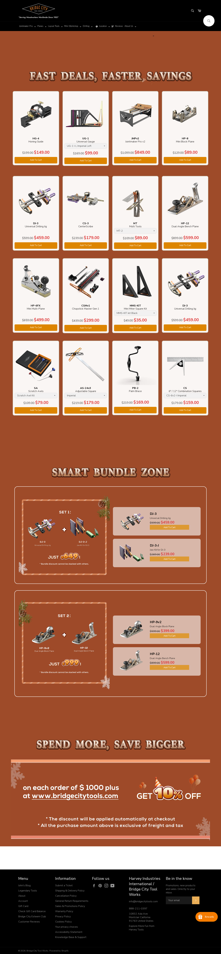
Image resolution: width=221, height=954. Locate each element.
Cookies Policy (63, 921)
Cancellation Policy (66, 896)
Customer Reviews (29, 921)
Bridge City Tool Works (37, 950)
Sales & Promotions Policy (70, 906)
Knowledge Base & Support (70, 937)
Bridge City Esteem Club (32, 916)
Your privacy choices (66, 927)
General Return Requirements (71, 901)
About (21, 896)
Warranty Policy (64, 911)
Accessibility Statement (68, 932)
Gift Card (23, 906)
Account (23, 901)
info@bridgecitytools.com (143, 901)
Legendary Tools (27, 890)
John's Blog (24, 885)
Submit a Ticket (64, 885)
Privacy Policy (63, 916)
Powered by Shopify (59, 950)
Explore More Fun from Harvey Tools (141, 927)
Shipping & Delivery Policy (69, 890)
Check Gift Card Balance (32, 911)
